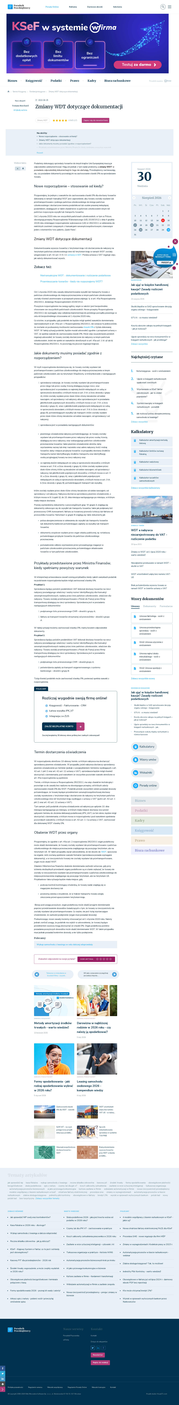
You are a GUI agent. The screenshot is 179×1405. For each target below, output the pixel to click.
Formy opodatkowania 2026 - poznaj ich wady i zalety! (35, 1290)
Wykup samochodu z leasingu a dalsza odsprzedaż (33, 1233)
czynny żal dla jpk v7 (67, 1185)
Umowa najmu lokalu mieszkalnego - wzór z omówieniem (149, 656)
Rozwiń (40, 153)
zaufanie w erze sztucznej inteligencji (126, 1185)
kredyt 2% (103, 1195)
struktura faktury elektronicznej (72, 1192)
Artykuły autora (20, 110)
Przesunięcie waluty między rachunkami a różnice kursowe (151, 733)
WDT (104, 851)
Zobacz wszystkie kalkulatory (145, 487)
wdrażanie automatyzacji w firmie (119, 1189)
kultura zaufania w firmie (90, 1189)
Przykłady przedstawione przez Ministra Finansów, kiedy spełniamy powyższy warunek (75, 147)
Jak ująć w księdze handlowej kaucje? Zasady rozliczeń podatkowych (149, 289)
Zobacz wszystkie (139, 344)
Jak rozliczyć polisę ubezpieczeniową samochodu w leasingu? (153, 415)
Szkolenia (117, 7)
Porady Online (52, 7)
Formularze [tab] (166, 606)
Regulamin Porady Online (77, 1387)
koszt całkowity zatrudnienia (93, 1185)
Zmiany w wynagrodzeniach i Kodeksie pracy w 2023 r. (148, 1244)
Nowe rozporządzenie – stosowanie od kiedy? (58, 136)
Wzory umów (148, 759)
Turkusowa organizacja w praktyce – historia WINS (89, 1252)
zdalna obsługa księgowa (34, 1195)
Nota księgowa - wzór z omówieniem (153, 371)
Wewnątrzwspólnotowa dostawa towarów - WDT (65, 1150)
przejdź (165, 262)
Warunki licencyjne (98, 1387)
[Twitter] (2, 1373)
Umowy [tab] (135, 606)
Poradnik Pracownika (71, 1336)
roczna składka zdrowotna (82, 1182)
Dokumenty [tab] (149, 606)
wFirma (66, 1340)
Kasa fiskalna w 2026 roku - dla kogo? (28, 1225)
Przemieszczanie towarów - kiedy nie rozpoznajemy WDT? (71, 281)
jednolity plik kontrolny (59, 1195)
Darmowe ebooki (95, 7)
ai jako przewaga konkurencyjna (62, 1189)
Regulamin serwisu (35, 1387)
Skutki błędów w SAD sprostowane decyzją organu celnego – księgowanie (152, 706)
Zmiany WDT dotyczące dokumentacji (54, 140)
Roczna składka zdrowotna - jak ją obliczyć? (30, 1241)
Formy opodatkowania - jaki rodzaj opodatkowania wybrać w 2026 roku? (53, 1086)
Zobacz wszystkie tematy (47, 1198)
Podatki (56, 81)
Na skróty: (42, 133)
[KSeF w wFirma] (87, 28)
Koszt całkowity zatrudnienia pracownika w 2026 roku (91, 1236)
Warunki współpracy (55, 1387)
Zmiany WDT (42, 120)
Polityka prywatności (15, 1387)
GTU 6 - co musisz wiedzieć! (144, 317)
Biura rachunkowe (117, 81)
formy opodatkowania (136, 1182)
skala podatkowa (33, 1185)
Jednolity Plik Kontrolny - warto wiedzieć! (142, 1271)
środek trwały (116, 1182)
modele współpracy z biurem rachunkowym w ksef (32, 1192)
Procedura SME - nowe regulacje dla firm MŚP (144, 1236)
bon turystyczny (27, 1198)
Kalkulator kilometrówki (150, 469)
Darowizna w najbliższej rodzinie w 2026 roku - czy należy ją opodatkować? (94, 1027)
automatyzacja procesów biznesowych (27, 1189)
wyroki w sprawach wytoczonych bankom (129, 1195)
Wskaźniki (146, 772)
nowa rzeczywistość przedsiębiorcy (153, 1189)
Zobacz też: (43, 267)
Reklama (73, 7)
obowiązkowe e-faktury (84, 1195)
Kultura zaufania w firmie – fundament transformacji (89, 1276)
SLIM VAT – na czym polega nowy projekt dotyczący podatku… (64, 1130)
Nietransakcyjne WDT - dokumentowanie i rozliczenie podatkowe (75, 275)
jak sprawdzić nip (15, 1182)
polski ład (155, 1195)
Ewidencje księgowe (140, 688)
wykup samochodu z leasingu (54, 1182)
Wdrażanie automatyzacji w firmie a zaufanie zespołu (90, 1284)
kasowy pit (102, 1182)
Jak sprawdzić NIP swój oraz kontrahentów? (30, 1217)
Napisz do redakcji (100, 1362)
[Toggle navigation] (169, 7)
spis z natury (50, 1185)
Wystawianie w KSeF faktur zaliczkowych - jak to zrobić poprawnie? (149, 393)
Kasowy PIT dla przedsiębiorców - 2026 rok (30, 1260)
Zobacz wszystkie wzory (143, 678)
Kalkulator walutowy (149, 461)
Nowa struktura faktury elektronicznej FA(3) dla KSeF (147, 1228)
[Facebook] (2, 1368)
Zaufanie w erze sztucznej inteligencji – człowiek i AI (90, 1244)
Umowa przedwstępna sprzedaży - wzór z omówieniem (149, 630)
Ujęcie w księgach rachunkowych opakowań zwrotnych (151, 381)
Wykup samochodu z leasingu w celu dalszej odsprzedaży (65, 944)
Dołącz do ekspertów (99, 1342)
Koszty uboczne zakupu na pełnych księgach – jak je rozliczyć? (153, 718)
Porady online (148, 785)
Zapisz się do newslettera (95, 120)
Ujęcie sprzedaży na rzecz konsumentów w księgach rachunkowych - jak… (152, 725)
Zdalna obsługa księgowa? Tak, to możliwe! (143, 1263)
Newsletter (98, 1355)
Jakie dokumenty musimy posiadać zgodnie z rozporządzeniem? (65, 144)
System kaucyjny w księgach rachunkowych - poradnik (150, 405)
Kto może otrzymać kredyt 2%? (137, 1290)
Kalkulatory (147, 746)
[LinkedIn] (2, 1378)
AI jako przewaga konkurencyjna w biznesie (86, 1268)
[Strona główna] (8, 92)
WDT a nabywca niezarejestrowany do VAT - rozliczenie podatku (149, 534)
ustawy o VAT (75, 254)
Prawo (74, 81)
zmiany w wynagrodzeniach (118, 1192)
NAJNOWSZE (136, 280)
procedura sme (97, 1192)
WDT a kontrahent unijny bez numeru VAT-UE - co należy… (107, 1110)
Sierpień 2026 (151, 198)
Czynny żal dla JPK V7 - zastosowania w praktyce (89, 1228)
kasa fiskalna (32, 1182)
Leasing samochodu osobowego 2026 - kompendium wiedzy (90, 1086)
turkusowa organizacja (156, 1185)
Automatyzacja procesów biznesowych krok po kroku (90, 1260)
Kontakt (94, 1336)
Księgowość (34, 81)
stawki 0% (88, 327)
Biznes (12, 81)
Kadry (92, 81)
